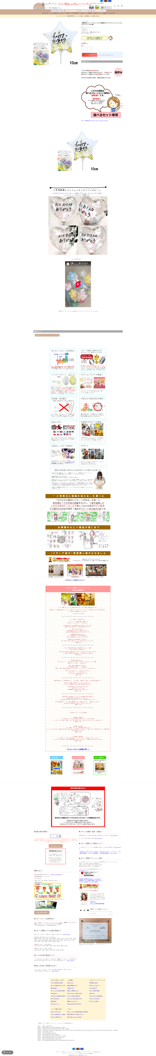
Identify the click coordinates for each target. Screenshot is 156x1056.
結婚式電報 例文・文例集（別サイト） (76, 1014)
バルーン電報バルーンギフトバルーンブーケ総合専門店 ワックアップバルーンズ (74, 1051)
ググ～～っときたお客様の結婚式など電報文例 (78, 1011)
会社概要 (105, 13)
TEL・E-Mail (81, 870)
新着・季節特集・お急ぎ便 (57, 10)
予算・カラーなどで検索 (85, 10)
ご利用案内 (89, 13)
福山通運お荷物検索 (104, 853)
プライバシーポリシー (94, 985)
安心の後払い (54, 988)
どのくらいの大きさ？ (56, 1011)
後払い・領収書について (73, 990)
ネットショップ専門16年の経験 (58, 990)
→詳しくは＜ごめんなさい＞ (56, 874)
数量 (82, 45)
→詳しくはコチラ (38, 882)
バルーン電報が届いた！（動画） (59, 1014)
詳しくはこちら (55, 846)
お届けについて (71, 988)
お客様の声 (95, 13)
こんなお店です (97, 878)
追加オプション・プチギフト (99, 10)
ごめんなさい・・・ (56, 1003)
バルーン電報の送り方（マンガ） (59, 985)
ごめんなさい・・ (99, 880)
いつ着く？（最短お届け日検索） (59, 996)
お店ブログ (93, 901)
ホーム (82, 120)
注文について (71, 982)
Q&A (100, 13)
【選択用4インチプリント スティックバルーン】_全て (96, 120)
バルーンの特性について (57, 1017)
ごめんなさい (82, 13)
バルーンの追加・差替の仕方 (74, 996)
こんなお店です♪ (93, 988)
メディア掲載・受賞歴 (89, 880)
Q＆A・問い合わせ (55, 998)
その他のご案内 (111, 13)
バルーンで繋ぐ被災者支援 (97, 903)
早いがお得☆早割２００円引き (74, 1003)
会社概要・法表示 (94, 982)
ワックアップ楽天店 (93, 881)
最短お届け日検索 (42, 912)
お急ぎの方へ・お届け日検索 (72, 13)
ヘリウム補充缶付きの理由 (57, 982)
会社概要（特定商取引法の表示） (86, 878)
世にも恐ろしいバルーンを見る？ (75, 1017)
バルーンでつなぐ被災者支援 (96, 996)
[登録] (110, 913)
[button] (115, 6)
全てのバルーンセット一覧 (71, 10)
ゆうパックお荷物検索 (93, 853)
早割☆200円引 (45, 13)
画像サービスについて (72, 1001)
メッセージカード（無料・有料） (75, 993)
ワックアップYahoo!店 (83, 881)
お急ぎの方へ (54, 993)
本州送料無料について (72, 985)
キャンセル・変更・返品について (75, 998)
